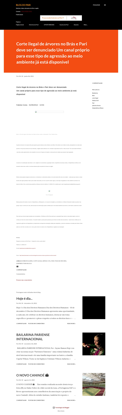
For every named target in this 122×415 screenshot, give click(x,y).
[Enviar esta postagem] (17, 267)
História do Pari (34, 24)
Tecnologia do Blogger (62, 407)
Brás (93, 95)
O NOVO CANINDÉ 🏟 (32, 375)
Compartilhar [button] (97, 83)
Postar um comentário (24, 280)
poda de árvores (96, 105)
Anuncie (76, 24)
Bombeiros (95, 93)
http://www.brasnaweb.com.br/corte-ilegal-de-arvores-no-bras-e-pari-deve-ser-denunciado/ (38, 255)
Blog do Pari (23, 5)
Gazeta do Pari (64, 24)
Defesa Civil (95, 100)
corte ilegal (95, 98)
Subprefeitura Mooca (97, 108)
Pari (93, 103)
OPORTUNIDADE (49, 24)
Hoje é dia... (24, 298)
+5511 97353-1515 (26, 11)
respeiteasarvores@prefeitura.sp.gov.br (27, 248)
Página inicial (20, 24)
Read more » (71, 323)
